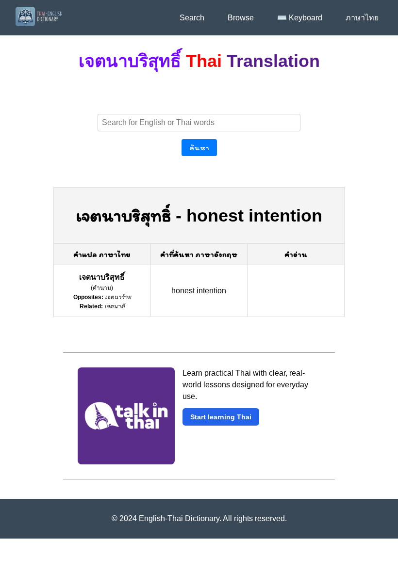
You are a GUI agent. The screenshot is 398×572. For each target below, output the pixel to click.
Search (192, 18)
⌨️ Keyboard (299, 18)
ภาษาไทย (362, 18)
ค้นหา (199, 147)
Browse (241, 18)
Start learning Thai (220, 417)
